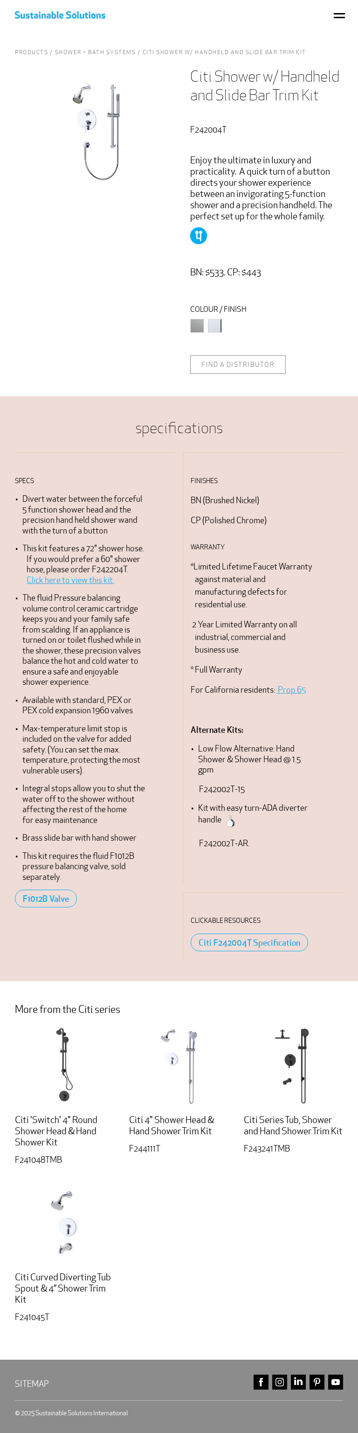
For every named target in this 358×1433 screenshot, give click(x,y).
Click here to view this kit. (70, 580)
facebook (261, 1382)
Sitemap (32, 1383)
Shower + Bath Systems (95, 52)
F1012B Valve (46, 898)
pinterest (317, 1382)
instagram (279, 1382)
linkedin (298, 1382)
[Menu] (339, 15)
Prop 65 (291, 689)
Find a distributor (238, 364)
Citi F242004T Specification (249, 942)
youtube (335, 1382)
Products (31, 52)
